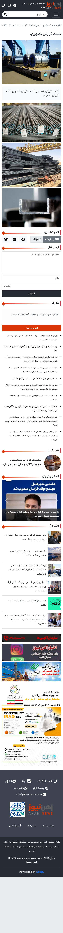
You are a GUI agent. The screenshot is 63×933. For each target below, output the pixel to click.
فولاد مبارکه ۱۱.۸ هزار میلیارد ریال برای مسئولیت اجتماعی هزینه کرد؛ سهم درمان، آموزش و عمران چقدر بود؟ (30, 421)
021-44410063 (45, 781)
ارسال (31, 293)
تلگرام (8, 781)
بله (24, 781)
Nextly (40, 872)
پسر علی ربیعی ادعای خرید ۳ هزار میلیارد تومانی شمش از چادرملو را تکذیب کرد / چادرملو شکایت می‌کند (33, 435)
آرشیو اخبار (15, 825)
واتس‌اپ (19, 788)
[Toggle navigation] (56, 14)
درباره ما (31, 825)
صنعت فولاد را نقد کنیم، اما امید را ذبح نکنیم (34, 378)
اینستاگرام (39, 788)
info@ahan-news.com (29, 794)
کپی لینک (50, 239)
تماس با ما (47, 825)
